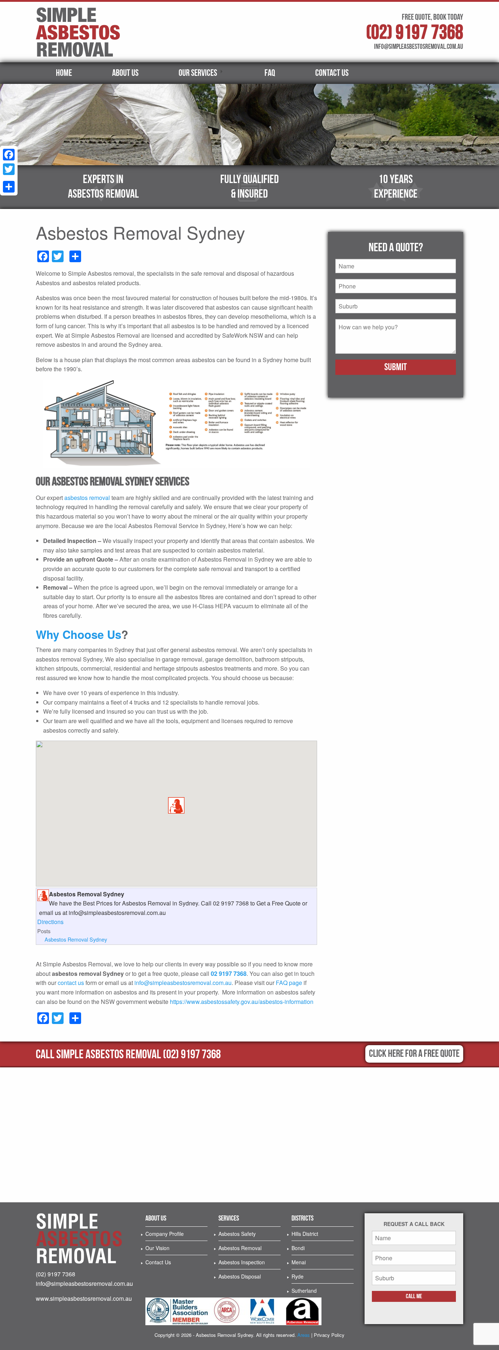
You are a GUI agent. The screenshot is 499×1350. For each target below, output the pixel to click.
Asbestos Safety (237, 1233)
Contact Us (331, 73)
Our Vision (157, 1248)
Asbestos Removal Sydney (76, 939)
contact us (71, 982)
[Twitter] (8, 169)
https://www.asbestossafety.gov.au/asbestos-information (241, 1001)
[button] (176, 805)
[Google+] (8, 177)
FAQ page (289, 982)
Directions (50, 922)
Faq (269, 73)
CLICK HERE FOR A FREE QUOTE (414, 1054)
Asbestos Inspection (241, 1262)
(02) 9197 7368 (414, 32)
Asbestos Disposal (239, 1276)
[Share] (8, 186)
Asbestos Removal (240, 1248)
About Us (125, 73)
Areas (303, 1334)
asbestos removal (87, 497)
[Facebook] (8, 154)
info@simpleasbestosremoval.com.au (183, 982)
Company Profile (164, 1233)
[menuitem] (64, 73)
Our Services (198, 73)
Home (64, 73)
